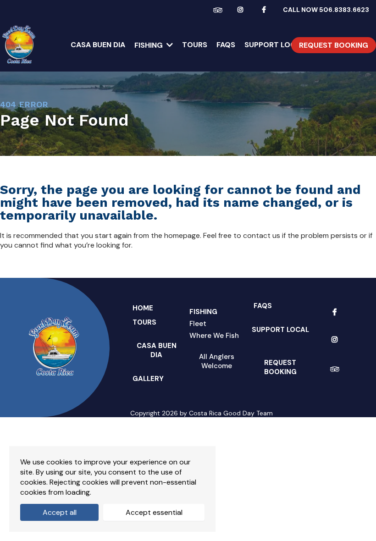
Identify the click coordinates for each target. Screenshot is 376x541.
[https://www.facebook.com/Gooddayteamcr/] (266, 9)
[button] (169, 45)
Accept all (60, 512)
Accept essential (154, 512)
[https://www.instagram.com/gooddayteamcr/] (242, 9)
